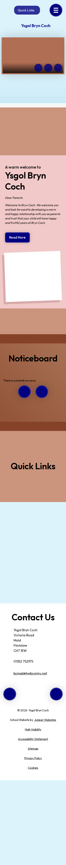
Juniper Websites (45, 720)
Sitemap (33, 748)
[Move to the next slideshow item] (48, 68)
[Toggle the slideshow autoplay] (58, 68)
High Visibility (33, 729)
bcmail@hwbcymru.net (30, 673)
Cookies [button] (33, 768)
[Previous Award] (9, 694)
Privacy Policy (33, 758)
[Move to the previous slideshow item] (38, 68)
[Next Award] (56, 694)
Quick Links (26, 10)
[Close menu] (56, 10)
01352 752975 (23, 661)
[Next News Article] (41, 391)
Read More (17, 237)
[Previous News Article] (24, 391)
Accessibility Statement (33, 739)
